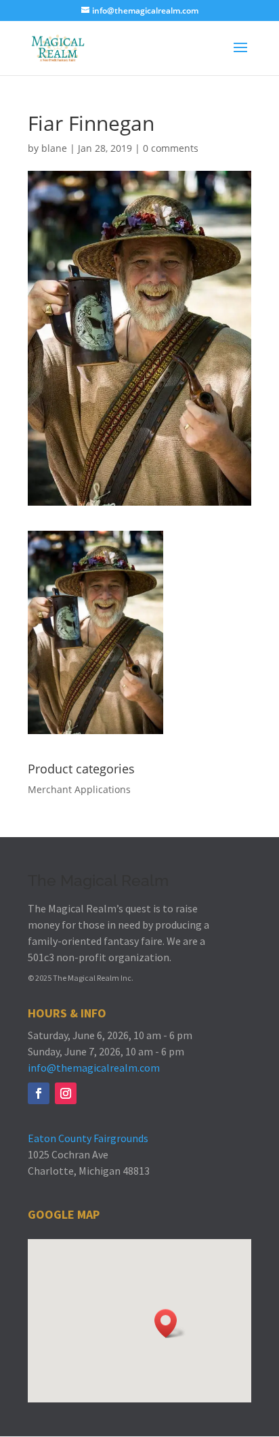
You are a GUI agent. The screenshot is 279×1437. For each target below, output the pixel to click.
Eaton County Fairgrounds (88, 1138)
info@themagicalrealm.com (94, 1067)
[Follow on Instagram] (66, 1093)
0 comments (170, 148)
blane (54, 148)
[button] (170, 1323)
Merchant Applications (79, 789)
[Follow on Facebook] (38, 1093)
